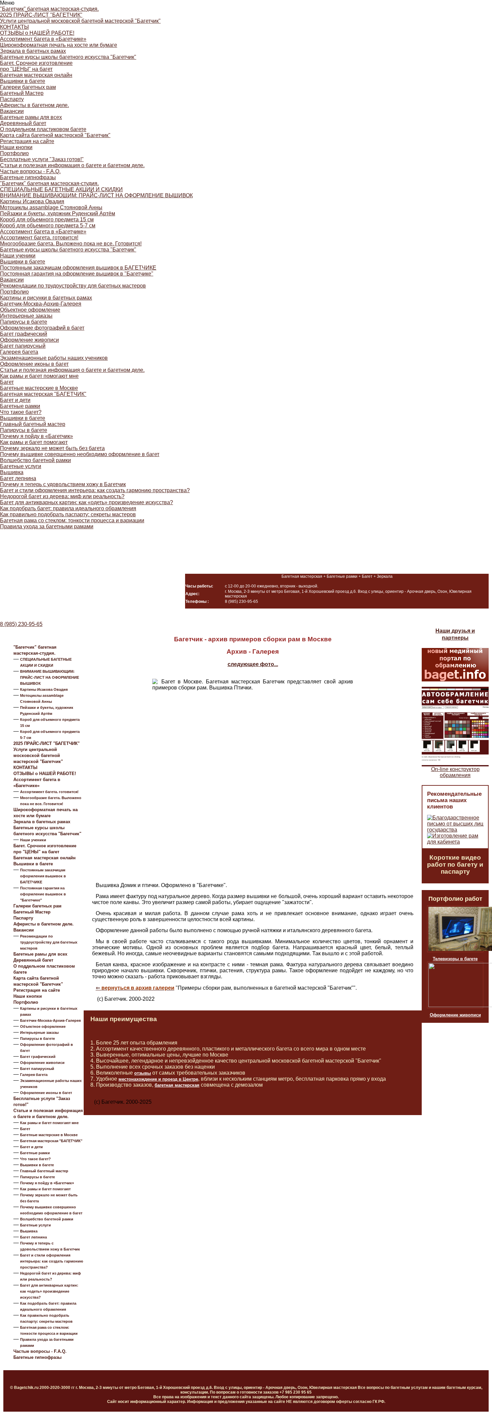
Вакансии (12, 111)
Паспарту (12, 99)
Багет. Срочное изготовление (36, 63)
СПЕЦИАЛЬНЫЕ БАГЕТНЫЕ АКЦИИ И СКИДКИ (61, 189)
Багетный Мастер (22, 93)
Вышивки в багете (22, 81)
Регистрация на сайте (27, 141)
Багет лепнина (18, 478)
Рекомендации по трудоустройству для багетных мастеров (73, 286)
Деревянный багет (23, 123)
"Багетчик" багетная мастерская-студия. (49, 9)
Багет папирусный (23, 346)
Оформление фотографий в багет (42, 328)
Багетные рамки (20, 406)
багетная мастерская (177, 1085)
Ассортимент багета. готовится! (39, 237)
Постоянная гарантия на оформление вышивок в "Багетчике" (76, 274)
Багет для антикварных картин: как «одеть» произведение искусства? (86, 502)
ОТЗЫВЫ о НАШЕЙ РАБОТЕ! (37, 33)
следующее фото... (253, 664)
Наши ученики (17, 255)
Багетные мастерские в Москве (39, 388)
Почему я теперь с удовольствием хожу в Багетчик (63, 484)
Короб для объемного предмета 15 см (47, 219)
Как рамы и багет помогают (34, 442)
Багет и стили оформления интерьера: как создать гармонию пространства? (95, 490)
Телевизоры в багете (455, 958)
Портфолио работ (455, 898)
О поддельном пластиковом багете (43, 129)
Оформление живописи (29, 340)
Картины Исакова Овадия (32, 201)
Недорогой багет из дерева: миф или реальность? (62, 496)
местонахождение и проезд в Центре (158, 1079)
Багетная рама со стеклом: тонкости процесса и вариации (72, 520)
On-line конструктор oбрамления (455, 772)
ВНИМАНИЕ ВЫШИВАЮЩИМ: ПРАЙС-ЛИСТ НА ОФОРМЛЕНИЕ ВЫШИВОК (96, 195)
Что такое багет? (21, 412)
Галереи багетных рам (28, 87)
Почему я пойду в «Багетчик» (36, 436)
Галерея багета (19, 352)
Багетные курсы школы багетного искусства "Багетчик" (68, 57)
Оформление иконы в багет (34, 364)
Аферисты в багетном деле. (34, 105)
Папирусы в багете (23, 322)
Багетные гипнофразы (28, 177)
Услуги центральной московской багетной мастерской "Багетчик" (80, 21)
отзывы (142, 1073)
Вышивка (11, 472)
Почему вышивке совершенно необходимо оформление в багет (79, 454)
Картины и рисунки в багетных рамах (46, 298)
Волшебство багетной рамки (35, 460)
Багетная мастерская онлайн (36, 75)
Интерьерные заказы (26, 316)
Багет (7, 382)
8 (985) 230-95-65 (21, 624)
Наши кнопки (16, 147)
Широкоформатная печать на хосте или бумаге (58, 45)
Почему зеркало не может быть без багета (52, 448)
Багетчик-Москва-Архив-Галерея (40, 304)
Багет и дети (15, 400)
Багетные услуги (20, 466)
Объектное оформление (30, 310)
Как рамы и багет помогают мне (39, 376)
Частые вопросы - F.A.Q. (30, 171)
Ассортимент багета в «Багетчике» (43, 39)
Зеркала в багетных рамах (33, 51)
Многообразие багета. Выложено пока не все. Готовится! (71, 243)
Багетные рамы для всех (31, 117)
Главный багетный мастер (32, 424)
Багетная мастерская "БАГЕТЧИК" (43, 394)
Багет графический (23, 334)
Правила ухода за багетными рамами (46, 526)
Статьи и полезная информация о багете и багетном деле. (72, 165)
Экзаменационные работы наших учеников (54, 358)
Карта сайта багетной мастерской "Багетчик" (55, 135)
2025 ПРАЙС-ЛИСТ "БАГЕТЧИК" (41, 15)
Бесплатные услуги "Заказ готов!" (42, 159)
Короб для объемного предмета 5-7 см (47, 225)
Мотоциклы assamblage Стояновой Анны (51, 207)
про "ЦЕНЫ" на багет (26, 69)
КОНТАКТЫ (14, 27)
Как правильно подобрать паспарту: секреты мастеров (68, 514)
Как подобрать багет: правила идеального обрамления (68, 508)
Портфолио (14, 153)
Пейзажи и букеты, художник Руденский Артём (57, 213)
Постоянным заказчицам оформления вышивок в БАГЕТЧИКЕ (78, 267)
